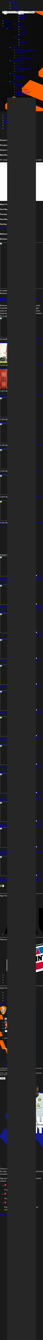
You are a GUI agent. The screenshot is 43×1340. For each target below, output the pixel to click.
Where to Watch (20, 94)
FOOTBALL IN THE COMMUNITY (26, 50)
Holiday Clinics (20, 53)
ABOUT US (16, 81)
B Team (18, 37)
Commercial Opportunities (24, 68)
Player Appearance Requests (25, 58)
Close (3, 1078)
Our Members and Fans (23, 92)
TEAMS (15, 8)
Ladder (22, 19)
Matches (22, 16)
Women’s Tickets (21, 79)
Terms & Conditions (22, 89)
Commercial (16, 60)
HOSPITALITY (20, 63)
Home (2, 229)
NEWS (7, 21)
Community (16, 47)
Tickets (22, 34)
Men (17, 11)
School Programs (21, 55)
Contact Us (19, 84)
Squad (22, 13)
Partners (18, 66)
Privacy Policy (20, 87)
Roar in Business (21, 71)
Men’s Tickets (20, 76)
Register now (5, 1214)
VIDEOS (7, 23)
